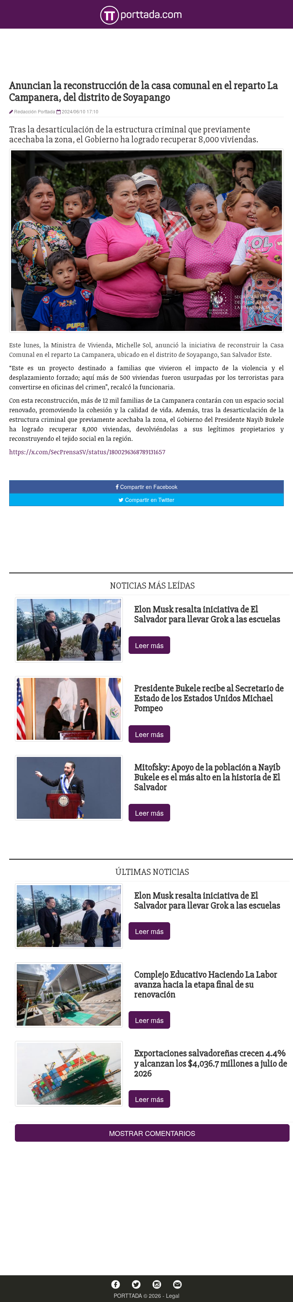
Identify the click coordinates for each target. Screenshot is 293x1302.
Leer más (149, 645)
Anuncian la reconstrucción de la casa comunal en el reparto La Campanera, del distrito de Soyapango (143, 91)
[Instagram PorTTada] (156, 1284)
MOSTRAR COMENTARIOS (152, 1133)
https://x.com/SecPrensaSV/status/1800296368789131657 (87, 452)
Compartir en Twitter (149, 499)
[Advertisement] (146, 53)
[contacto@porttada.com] (177, 1284)
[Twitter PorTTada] (136, 1284)
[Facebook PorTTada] (115, 1284)
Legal (172, 1295)
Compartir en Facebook (148, 486)
